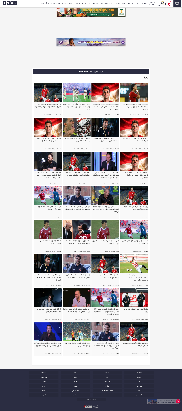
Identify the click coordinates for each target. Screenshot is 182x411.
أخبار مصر (130, 3)
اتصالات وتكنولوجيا (107, 390)
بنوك (101, 3)
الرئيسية (144, 3)
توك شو (84, 3)
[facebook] (4, 3)
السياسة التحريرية (91, 399)
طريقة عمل (139, 395)
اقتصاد (124, 3)
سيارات (58, 3)
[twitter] (8, 3)
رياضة (106, 3)
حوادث (111, 3)
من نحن (75, 395)
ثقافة (43, 390)
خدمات (71, 3)
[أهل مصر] (164, 3)
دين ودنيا (64, 3)
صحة (42, 3)
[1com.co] (91, 407)
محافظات (117, 3)
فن (89, 3)
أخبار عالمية (95, 3)
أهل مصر (107, 395)
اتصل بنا (44, 395)
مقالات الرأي (75, 390)
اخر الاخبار (137, 3)
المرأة (47, 3)
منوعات (53, 3)
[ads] (91, 12)
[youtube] (12, 3)
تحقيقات (77, 3)
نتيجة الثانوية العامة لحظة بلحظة (91, 71)
